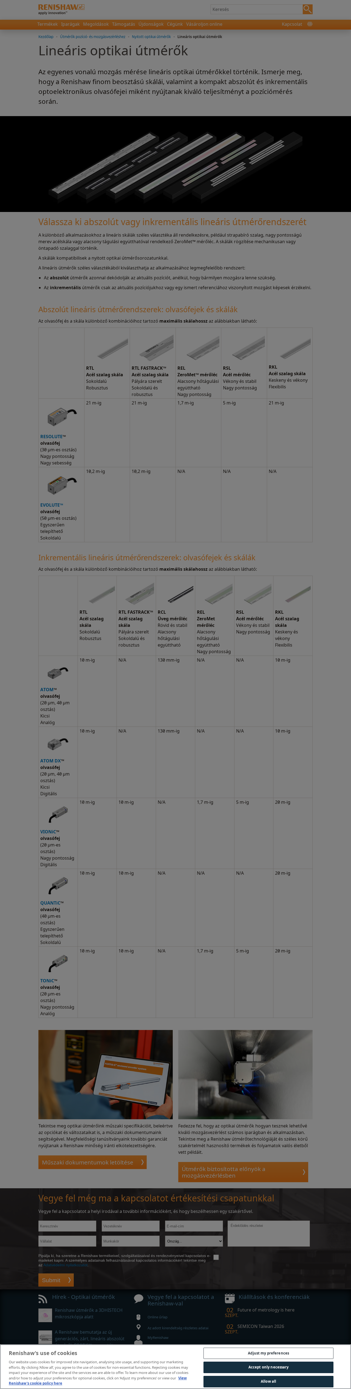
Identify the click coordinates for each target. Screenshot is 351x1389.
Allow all (268, 1381)
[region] (175, 1366)
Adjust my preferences (268, 1353)
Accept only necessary (268, 1367)
